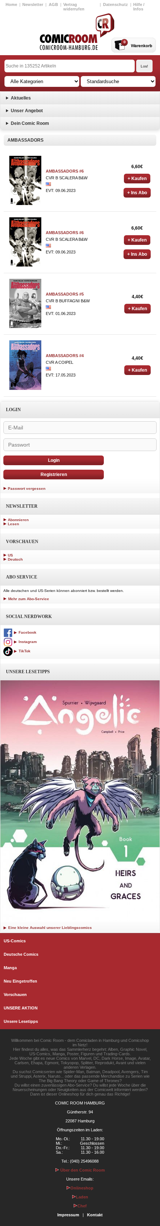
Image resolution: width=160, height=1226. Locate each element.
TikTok (24, 651)
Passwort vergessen (26, 488)
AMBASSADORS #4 (65, 355)
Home (11, 4)
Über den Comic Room (82, 1170)
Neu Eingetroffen (20, 981)
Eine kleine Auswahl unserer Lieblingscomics (49, 928)
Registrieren (54, 474)
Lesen (13, 524)
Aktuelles (21, 98)
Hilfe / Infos (138, 6)
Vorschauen (15, 994)
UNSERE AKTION (21, 1008)
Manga (10, 967)
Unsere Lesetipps (21, 1021)
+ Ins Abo (137, 192)
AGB (53, 4)
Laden (82, 1197)
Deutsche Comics (21, 954)
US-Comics (15, 941)
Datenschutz (115, 4)
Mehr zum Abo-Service (28, 599)
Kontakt (95, 1215)
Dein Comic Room (30, 123)
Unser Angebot (27, 110)
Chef (82, 1206)
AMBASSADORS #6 (65, 171)
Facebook (26, 632)
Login (54, 460)
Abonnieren (18, 520)
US (10, 555)
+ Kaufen (137, 178)
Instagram (27, 642)
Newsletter (32, 4)
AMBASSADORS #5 (65, 294)
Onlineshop (81, 1188)
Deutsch (15, 559)
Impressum (68, 1215)
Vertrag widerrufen (73, 6)
